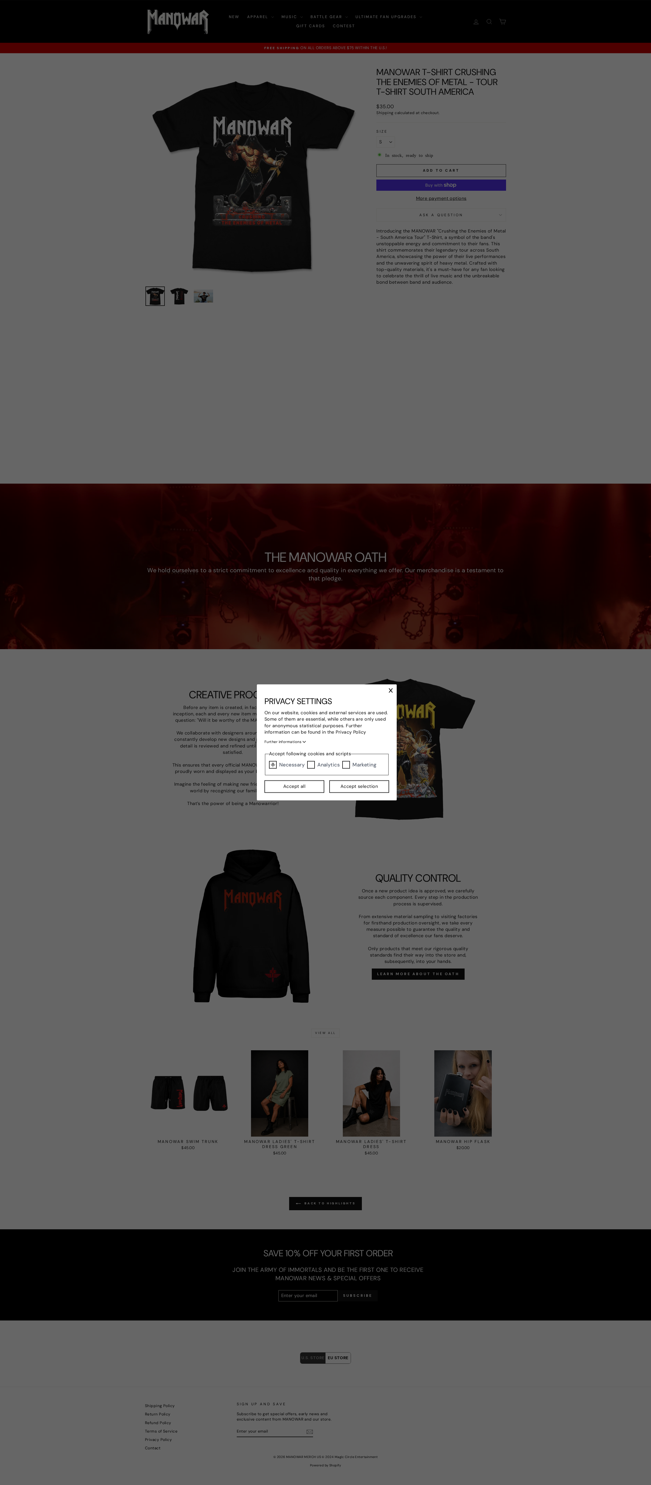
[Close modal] (390, 690)
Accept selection (359, 787)
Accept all (294, 787)
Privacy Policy (351, 732)
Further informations (283, 742)
